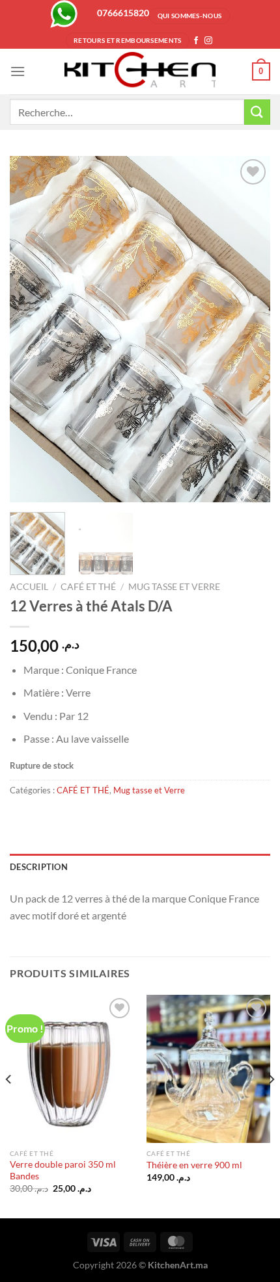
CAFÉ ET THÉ (88, 587)
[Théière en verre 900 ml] (208, 1069)
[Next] (248, 329)
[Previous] (31, 329)
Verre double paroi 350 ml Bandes (63, 1170)
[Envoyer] (257, 112)
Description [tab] (39, 867)
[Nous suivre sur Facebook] (196, 40)
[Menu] (17, 71)
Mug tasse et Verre (174, 587)
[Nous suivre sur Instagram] (208, 40)
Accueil (29, 587)
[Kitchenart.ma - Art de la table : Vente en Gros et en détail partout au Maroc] (140, 71)
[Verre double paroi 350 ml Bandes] (71, 1069)
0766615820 (123, 12)
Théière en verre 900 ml (194, 1165)
